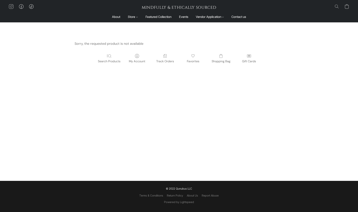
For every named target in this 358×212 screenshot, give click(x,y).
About (116, 17)
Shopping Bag (221, 61)
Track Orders (165, 61)
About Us (192, 195)
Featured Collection (158, 17)
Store (132, 17)
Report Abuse (210, 195)
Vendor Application (209, 17)
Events (183, 17)
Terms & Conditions (151, 195)
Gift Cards (249, 61)
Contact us (238, 17)
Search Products (109, 61)
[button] (179, 7)
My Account (137, 61)
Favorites (193, 61)
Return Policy (175, 195)
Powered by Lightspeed (179, 202)
